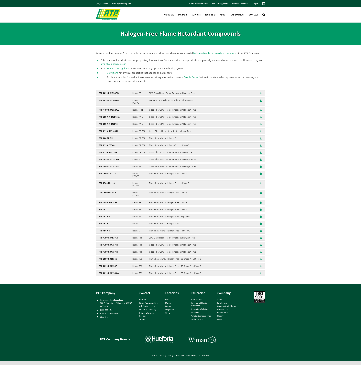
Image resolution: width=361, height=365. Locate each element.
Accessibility (204, 355)
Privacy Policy (191, 355)
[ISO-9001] (259, 291)
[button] (263, 14)
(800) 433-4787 (106, 310)
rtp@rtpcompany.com (109, 313)
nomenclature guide (116, 68)
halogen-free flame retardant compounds (215, 53)
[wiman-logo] (202, 337)
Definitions (112, 72)
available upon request (113, 64)
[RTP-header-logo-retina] (108, 10)
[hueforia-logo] (159, 337)
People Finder (191, 77)
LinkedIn (104, 317)
